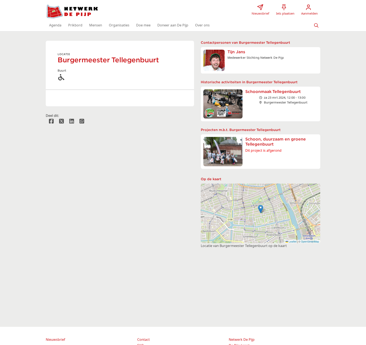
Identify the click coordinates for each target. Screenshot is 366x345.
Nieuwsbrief (55, 339)
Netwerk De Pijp (242, 339)
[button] (55, 25)
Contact (143, 339)
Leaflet (292, 241)
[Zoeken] (316, 25)
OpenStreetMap (310, 241)
